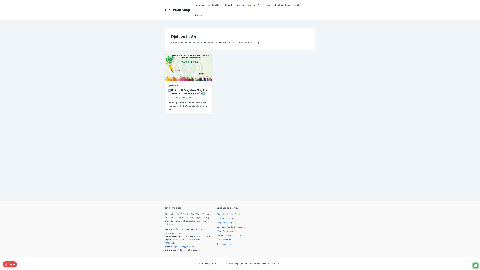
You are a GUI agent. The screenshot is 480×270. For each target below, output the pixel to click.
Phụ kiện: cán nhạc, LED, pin (229, 235)
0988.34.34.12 (181, 240)
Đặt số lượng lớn (224, 240)
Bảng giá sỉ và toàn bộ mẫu (228, 214)
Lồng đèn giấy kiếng (226, 231)
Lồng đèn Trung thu (234, 5)
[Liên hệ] (475, 265)
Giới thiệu (199, 15)
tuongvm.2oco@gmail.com (182, 247)
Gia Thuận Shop (177, 10)
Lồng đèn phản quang (226, 223)
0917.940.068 (171, 243)
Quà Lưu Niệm (214, 5)
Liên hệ (297, 5)
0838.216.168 (194, 240)
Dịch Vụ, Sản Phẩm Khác (278, 5)
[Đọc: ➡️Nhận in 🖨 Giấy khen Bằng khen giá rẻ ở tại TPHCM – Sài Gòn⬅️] (188, 67)
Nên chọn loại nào (225, 218)
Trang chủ (199, 5)
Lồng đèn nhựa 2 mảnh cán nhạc (231, 227)
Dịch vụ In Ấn (254, 5)
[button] (261, 5)
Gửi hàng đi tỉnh (224, 244)
